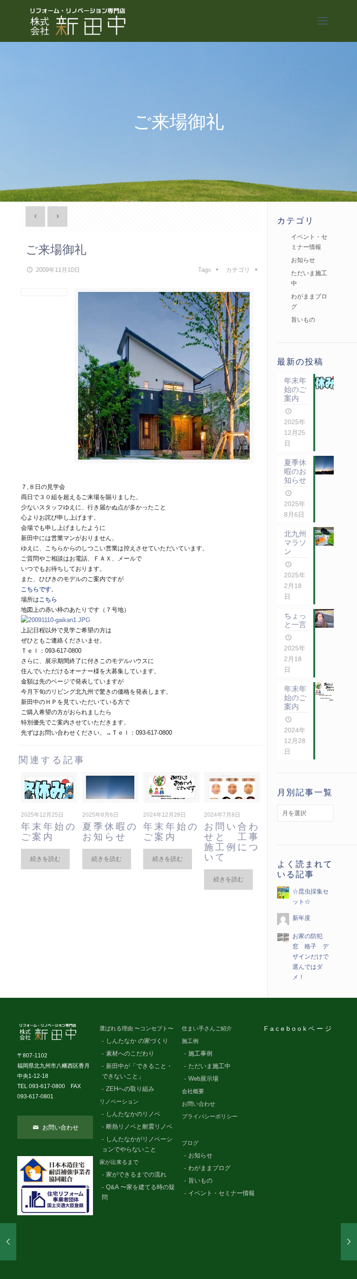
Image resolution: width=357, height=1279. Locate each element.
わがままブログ (309, 301)
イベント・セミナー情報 (309, 241)
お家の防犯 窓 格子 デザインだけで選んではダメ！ (310, 957)
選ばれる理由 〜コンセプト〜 (136, 1028)
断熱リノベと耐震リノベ (139, 1126)
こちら (48, 599)
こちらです (36, 589)
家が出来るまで (119, 1162)
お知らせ (303, 260)
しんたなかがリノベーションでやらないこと (137, 1144)
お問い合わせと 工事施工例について (232, 841)
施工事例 (200, 1053)
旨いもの (303, 319)
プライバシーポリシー (210, 1116)
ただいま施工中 (309, 278)
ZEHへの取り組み (130, 1089)
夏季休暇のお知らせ (110, 831)
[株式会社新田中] (77, 21)
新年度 (301, 917)
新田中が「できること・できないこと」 (137, 1071)
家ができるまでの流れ (136, 1174)
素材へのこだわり (130, 1053)
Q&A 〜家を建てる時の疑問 (138, 1192)
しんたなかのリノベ (133, 1114)
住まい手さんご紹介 (207, 1028)
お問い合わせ (59, 1127)
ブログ (190, 1143)
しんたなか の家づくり (137, 1041)
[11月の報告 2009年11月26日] (349, 1241)
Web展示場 (203, 1079)
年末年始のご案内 (49, 831)
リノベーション (119, 1101)
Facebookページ (298, 1028)
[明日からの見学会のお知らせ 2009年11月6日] (8, 1241)
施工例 (190, 1041)
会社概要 (193, 1091)
